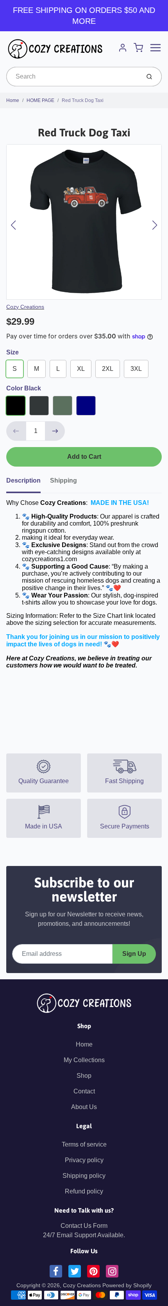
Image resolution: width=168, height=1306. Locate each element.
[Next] (154, 225)
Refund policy (84, 1191)
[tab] (28, 483)
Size (12, 352)
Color (23, 388)
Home (12, 100)
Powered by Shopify (127, 1285)
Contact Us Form (84, 1225)
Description (23, 480)
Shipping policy (84, 1175)
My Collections (84, 1060)
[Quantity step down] (16, 431)
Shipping (63, 480)
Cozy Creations (25, 307)
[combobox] (72, 76)
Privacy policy (84, 1160)
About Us (84, 1107)
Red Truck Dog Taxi (83, 100)
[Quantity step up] (55, 431)
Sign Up (134, 953)
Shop (84, 1075)
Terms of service (84, 1144)
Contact (84, 1091)
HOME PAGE (40, 100)
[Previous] (13, 225)
